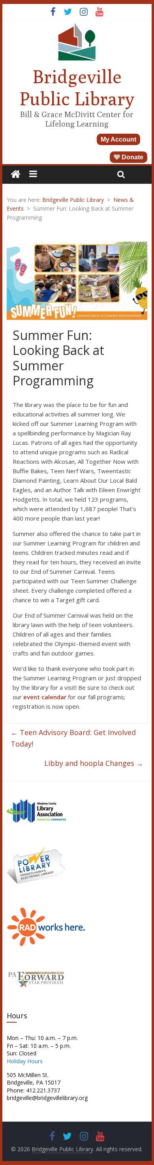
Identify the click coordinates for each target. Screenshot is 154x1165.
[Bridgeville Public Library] (15, 174)
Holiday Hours (25, 1061)
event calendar (44, 697)
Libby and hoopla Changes (93, 763)
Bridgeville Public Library (76, 87)
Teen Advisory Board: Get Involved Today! (73, 738)
